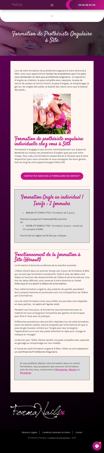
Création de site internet (58, 437)
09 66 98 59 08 (86, 5)
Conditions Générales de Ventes (56, 432)
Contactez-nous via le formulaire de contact (52, 176)
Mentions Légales (29, 432)
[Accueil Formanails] (17, 5)
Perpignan (25, 372)
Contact (78, 432)
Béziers (73, 369)
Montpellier (61, 369)
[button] (97, 446)
